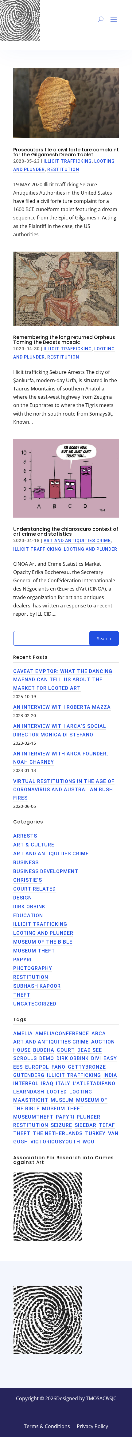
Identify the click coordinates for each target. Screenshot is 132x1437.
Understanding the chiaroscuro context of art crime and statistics (65, 532)
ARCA (98, 1033)
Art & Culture (33, 845)
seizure (61, 1125)
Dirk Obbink (29, 907)
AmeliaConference (62, 1033)
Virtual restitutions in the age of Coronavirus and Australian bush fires (64, 789)
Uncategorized (34, 1004)
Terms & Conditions (47, 1427)
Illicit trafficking (68, 161)
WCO (89, 1142)
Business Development (45, 871)
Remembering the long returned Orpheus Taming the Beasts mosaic (64, 340)
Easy (110, 1058)
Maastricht (30, 1100)
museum (62, 1100)
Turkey (95, 1133)
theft (21, 995)
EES (18, 1067)
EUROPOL (37, 1067)
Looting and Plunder (90, 549)
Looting (80, 1092)
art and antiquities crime (51, 1042)
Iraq (47, 1083)
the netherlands (58, 1133)
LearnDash (28, 1092)
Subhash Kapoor (37, 986)
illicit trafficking (74, 1075)
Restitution (63, 169)
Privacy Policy (92, 1427)
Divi (96, 1058)
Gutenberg (29, 1075)
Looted (57, 1092)
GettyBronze (87, 1067)
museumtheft (33, 1117)
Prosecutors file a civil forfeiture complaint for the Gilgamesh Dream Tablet (66, 152)
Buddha (43, 1050)
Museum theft (63, 1109)
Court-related (34, 889)
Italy (63, 1083)
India (110, 1075)
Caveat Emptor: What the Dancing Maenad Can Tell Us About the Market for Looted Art (62, 679)
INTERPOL (26, 1083)
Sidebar (85, 1125)
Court (66, 1050)
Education (28, 915)
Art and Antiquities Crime (77, 540)
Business (26, 862)
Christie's (27, 880)
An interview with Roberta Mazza (62, 707)
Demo (46, 1058)
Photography (32, 968)
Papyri (22, 960)
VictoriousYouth (55, 1142)
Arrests (25, 836)
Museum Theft (34, 951)
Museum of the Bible (42, 942)
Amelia (23, 1033)
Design (22, 898)
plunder (88, 1117)
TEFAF (107, 1125)
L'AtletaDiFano (94, 1083)
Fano (58, 1067)
